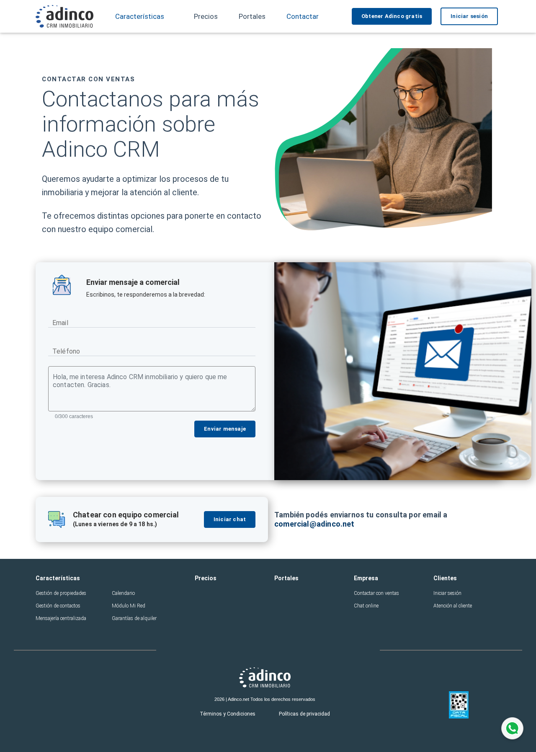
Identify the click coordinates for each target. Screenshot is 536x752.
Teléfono (66, 351)
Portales (252, 16)
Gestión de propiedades (61, 593)
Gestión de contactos (58, 606)
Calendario (123, 593)
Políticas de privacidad (304, 714)
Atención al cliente (452, 606)
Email (60, 323)
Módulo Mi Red (128, 606)
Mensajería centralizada (61, 618)
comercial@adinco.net (314, 523)
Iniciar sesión (469, 16)
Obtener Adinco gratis (391, 16)
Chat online (366, 606)
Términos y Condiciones (227, 714)
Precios (206, 16)
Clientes (445, 578)
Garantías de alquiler (134, 618)
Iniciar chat (230, 519)
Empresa (366, 578)
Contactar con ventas (376, 593)
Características (58, 578)
